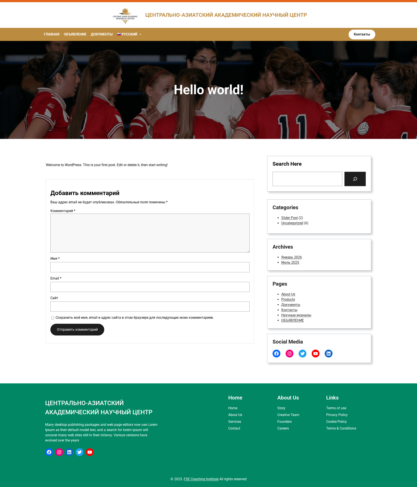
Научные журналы (296, 315)
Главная (52, 34)
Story (281, 408)
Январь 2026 (291, 257)
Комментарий (62, 211)
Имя (55, 258)
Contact (234, 428)
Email (55, 278)
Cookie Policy (336, 422)
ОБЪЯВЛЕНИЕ (292, 320)
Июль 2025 (290, 262)
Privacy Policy (337, 415)
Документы (102, 34)
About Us (288, 294)
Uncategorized (292, 223)
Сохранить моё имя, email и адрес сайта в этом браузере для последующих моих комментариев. (135, 317)
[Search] (355, 179)
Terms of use (336, 408)
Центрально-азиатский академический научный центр (226, 15)
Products (288, 299)
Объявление (75, 34)
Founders (284, 422)
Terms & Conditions (341, 428)
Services (234, 422)
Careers (283, 428)
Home (232, 408)
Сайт (54, 298)
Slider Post (289, 218)
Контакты (289, 310)
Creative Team (288, 415)
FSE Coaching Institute (201, 479)
